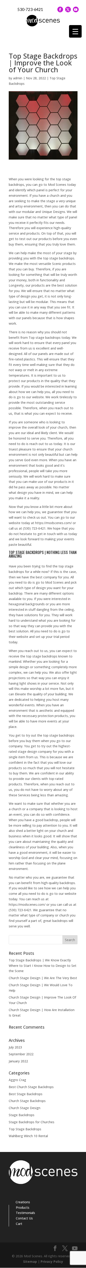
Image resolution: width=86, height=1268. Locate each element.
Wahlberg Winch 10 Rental (28, 1136)
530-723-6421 (30, 9)
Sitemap (30, 1261)
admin (17, 78)
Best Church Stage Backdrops (31, 1087)
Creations (23, 1202)
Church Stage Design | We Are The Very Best (43, 978)
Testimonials (25, 1213)
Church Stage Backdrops (27, 1101)
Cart (19, 1223)
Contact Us (24, 1218)
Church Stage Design (24, 1108)
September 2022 (21, 1054)
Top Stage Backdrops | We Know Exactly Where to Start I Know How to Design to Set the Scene (42, 965)
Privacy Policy (52, 1261)
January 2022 (18, 1061)
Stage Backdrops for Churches (31, 1122)
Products (22, 1207)
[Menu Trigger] (75, 31)
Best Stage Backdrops (25, 1094)
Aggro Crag (17, 1080)
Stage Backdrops (21, 1115)
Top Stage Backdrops (25, 1129)
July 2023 (15, 1047)
